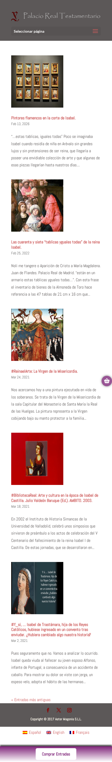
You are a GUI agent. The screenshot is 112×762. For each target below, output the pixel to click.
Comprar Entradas (56, 754)
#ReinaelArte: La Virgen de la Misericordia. (44, 371)
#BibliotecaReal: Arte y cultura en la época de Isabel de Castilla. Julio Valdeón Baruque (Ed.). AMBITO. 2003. (54, 498)
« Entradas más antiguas (31, 699)
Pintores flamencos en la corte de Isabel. (43, 118)
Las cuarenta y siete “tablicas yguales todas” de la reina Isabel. (55, 244)
